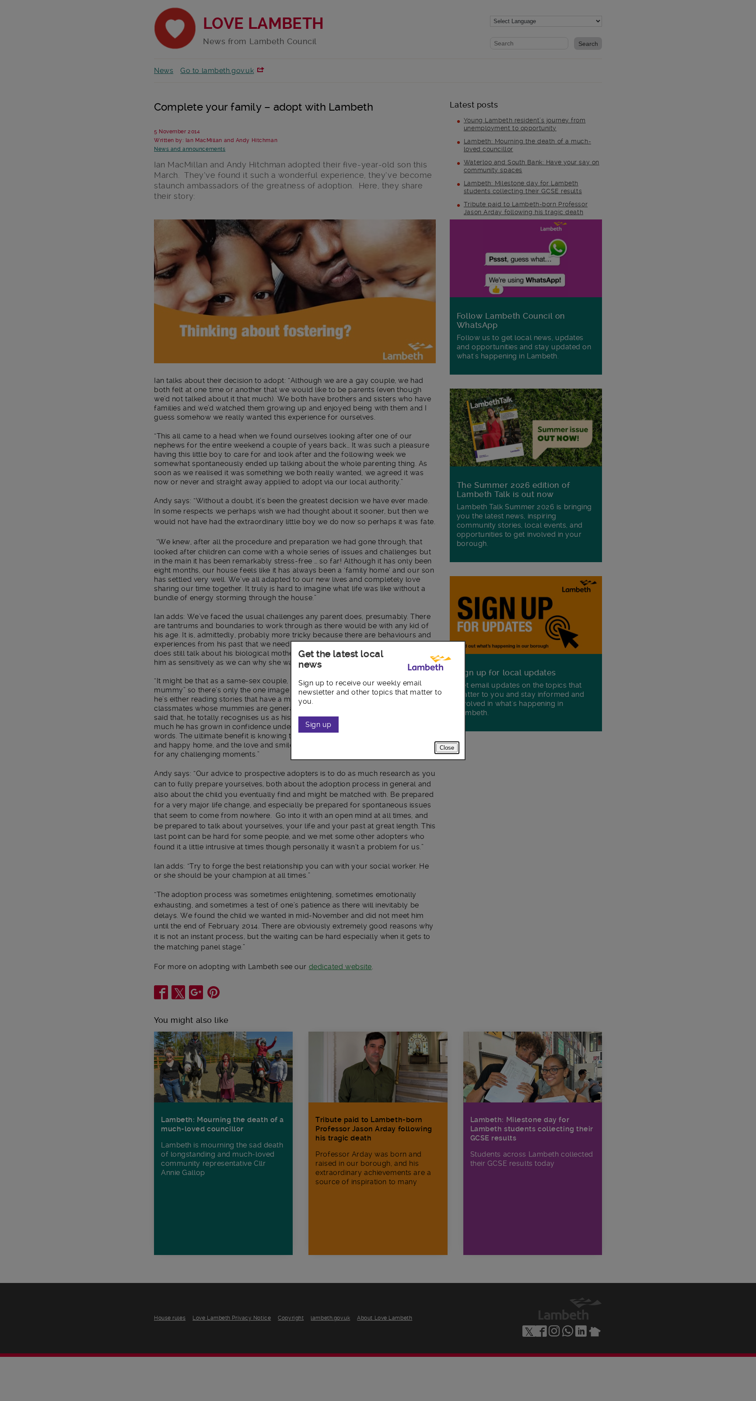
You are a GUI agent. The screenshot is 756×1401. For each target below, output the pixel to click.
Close (447, 747)
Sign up (318, 724)
